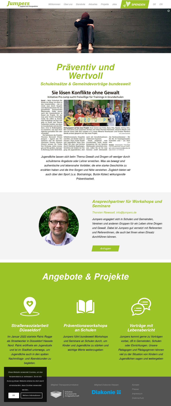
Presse (135, 389)
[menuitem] (54, 4)
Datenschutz (138, 397)
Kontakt (135, 384)
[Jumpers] (22, 4)
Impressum (137, 393)
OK (13, 395)
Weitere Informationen (31, 395)
